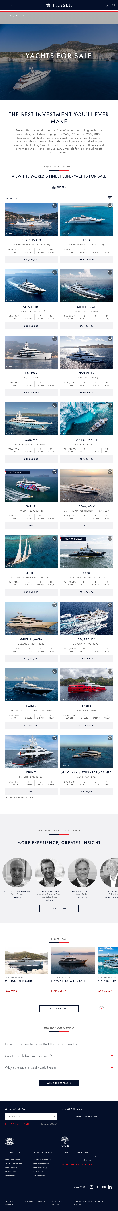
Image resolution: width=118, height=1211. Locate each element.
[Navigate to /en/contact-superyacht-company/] (113, 5)
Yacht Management (41, 1164)
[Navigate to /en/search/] (11, 5)
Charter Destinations (13, 1164)
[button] (5, 16)
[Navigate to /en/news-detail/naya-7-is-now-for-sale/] (73, 960)
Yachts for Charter (12, 1160)
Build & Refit (38, 1171)
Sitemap (40, 1201)
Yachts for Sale (11, 1167)
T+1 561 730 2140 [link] (17, 1124)
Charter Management (42, 1160)
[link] (106, 5)
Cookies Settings (57, 1203)
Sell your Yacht (11, 1171)
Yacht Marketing (40, 1167)
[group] (17, 879)
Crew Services (39, 1175)
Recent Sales (10, 1175)
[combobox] (31, 1116)
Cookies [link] (28, 1201)
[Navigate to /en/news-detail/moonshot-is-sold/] (26, 960)
